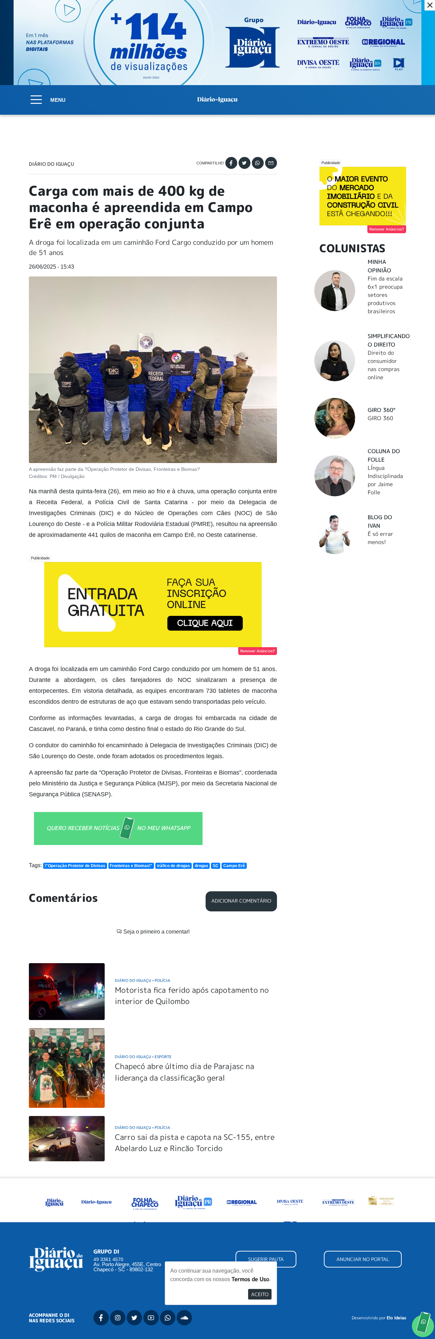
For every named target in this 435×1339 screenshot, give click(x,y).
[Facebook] (231, 163)
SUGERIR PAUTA (266, 1259)
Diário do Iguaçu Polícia (142, 980)
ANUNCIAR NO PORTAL (362, 1259)
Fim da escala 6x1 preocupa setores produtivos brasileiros (385, 295)
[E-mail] (271, 163)
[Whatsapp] (258, 163)
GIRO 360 (380, 418)
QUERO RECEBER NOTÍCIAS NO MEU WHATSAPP (118, 827)
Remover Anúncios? (257, 651)
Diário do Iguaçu (51, 164)
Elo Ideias (396, 1318)
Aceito (259, 1294)
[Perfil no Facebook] (101, 1317)
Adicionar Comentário (241, 900)
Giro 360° (381, 410)
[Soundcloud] (184, 1317)
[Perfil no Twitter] (134, 1317)
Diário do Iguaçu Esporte (143, 1056)
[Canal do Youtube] (151, 1317)
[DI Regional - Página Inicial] (54, 1201)
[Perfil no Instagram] (117, 1317)
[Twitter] (244, 163)
